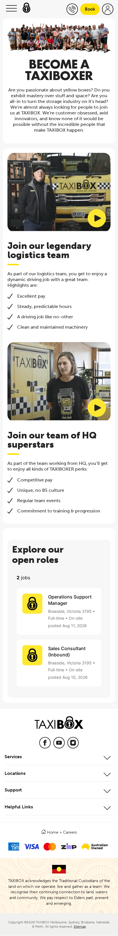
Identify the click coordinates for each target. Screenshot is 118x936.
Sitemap (80, 927)
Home (53, 832)
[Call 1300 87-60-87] (72, 9)
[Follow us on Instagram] (73, 742)
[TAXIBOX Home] (59, 725)
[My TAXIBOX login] (107, 9)
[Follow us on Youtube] (59, 742)
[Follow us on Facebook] (45, 742)
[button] (11, 9)
